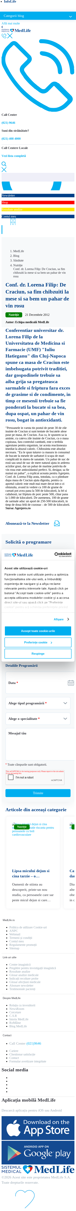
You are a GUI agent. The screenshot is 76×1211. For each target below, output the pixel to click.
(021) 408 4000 (11, 138)
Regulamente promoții (23, 944)
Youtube (14, 1091)
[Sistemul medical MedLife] (38, 1173)
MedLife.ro (9, 920)
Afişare (59, 619)
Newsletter (8, 192)
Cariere (13, 1051)
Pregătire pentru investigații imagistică (32, 968)
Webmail (14, 934)
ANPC (13, 930)
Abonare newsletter (21, 985)
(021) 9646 (8, 122)
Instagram (15, 1081)
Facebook (15, 1077)
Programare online (13, 220)
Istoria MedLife (18, 1019)
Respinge (38, 653)
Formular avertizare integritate (27, 1061)
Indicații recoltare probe (23, 978)
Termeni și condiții (20, 937)
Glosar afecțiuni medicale (25, 982)
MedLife (18, 251)
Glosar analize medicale (24, 975)
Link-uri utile (9, 957)
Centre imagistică (20, 964)
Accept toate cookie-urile (38, 631)
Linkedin (14, 1088)
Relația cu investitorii (22, 1005)
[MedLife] (16, 31)
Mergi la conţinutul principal (19, 3)
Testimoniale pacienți (22, 989)
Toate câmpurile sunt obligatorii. (26, 764)
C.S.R (13, 1015)
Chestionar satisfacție (22, 1054)
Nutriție (18, 265)
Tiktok (13, 1084)
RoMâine (15, 1022)
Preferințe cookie (35, 642)
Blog (16, 255)
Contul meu (9, 213)
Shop (5, 199)
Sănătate (18, 260)
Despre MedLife (11, 998)
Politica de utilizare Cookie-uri (28, 927)
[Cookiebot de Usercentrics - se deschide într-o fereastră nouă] (55, 554)
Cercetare (15, 1012)
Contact (7, 1035)
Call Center (25, 1043)
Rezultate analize (12, 206)
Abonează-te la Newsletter (27, 523)
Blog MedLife (18, 1026)
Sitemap (14, 948)
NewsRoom (16, 1008)
